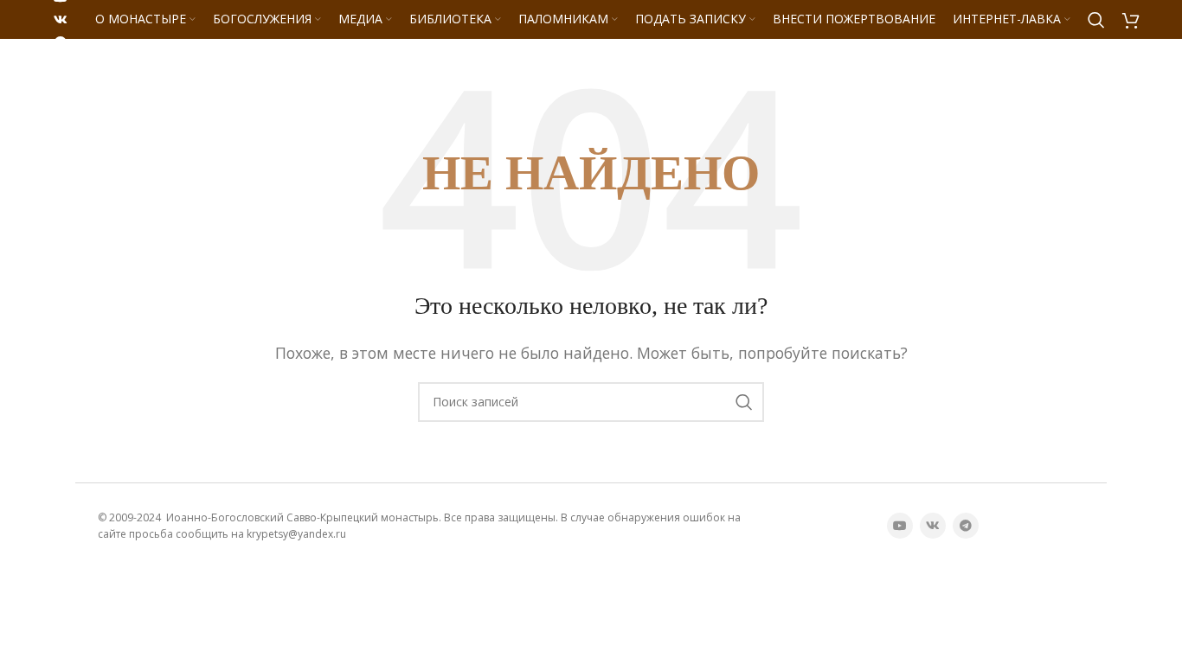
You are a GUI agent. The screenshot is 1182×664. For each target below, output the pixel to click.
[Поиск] (1096, 20)
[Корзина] (1131, 20)
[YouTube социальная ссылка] (900, 526)
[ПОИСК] (744, 402)
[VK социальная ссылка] (60, 20)
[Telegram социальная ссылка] (60, 42)
